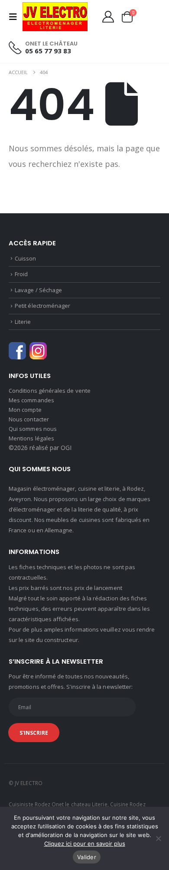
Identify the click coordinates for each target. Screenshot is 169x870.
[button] (16, 17)
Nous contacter (29, 419)
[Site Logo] (55, 16)
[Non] (158, 838)
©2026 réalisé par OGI (40, 447)
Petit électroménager (42, 306)
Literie (23, 322)
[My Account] (108, 17)
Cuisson (25, 258)
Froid (21, 274)
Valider (86, 857)
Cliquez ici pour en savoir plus (84, 843)
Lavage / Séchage (38, 290)
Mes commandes (31, 400)
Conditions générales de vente (50, 390)
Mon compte (25, 410)
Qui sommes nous (33, 429)
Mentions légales (31, 438)
